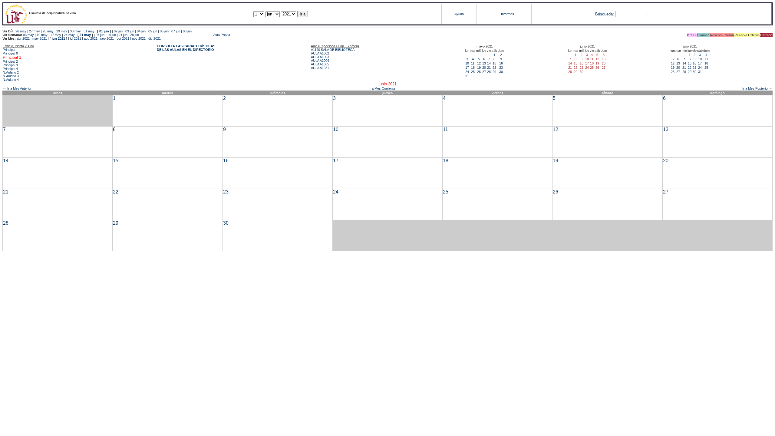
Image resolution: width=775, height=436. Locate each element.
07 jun (175, 31)
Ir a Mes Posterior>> (757, 88)
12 (479, 63)
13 (484, 63)
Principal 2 (10, 61)
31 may (89, 31)
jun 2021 (58, 38)
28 (489, 72)
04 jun (141, 31)
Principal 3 (10, 65)
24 (467, 72)
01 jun (104, 31)
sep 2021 (107, 38)
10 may (42, 35)
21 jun (123, 35)
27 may (34, 31)
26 (479, 72)
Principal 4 (10, 69)
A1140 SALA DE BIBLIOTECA (333, 49)
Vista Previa (185, 35)
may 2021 (39, 38)
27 (484, 72)
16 (501, 63)
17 (467, 67)
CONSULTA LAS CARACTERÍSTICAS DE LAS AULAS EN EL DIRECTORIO (186, 47)
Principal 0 (10, 53)
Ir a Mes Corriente (382, 88)
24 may (69, 35)
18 (473, 67)
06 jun (164, 31)
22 (494, 67)
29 (494, 72)
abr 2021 (23, 38)
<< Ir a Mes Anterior (17, 88)
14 (489, 63)
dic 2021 (154, 38)
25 (473, 72)
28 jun (134, 35)
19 (479, 67)
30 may (75, 31)
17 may (55, 35)
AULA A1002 (320, 53)
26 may (20, 31)
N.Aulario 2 (11, 72)
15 (494, 63)
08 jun (187, 31)
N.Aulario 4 (11, 79)
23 (501, 67)
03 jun (129, 31)
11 (472, 63)
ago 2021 (90, 38)
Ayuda (459, 14)
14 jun (111, 35)
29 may (61, 31)
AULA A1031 (320, 68)
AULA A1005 (320, 64)
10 (467, 63)
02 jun (118, 31)
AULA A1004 (320, 60)
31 (467, 76)
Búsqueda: (604, 14)
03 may (28, 35)
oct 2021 (123, 38)
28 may (48, 31)
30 (501, 72)
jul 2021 (75, 38)
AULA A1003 (320, 57)
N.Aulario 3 (11, 76)
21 (489, 67)
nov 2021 (139, 38)
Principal (9, 49)
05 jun (152, 31)
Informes (507, 14)
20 (484, 67)
